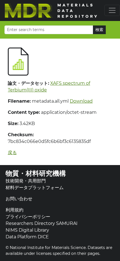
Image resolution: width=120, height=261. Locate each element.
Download (81, 101)
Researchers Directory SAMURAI (42, 223)
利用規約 (14, 210)
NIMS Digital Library (27, 230)
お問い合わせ (19, 198)
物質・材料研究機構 (36, 173)
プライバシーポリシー (28, 216)
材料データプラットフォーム (35, 187)
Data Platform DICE (27, 236)
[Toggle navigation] (112, 10)
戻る (12, 152)
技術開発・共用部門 (26, 181)
